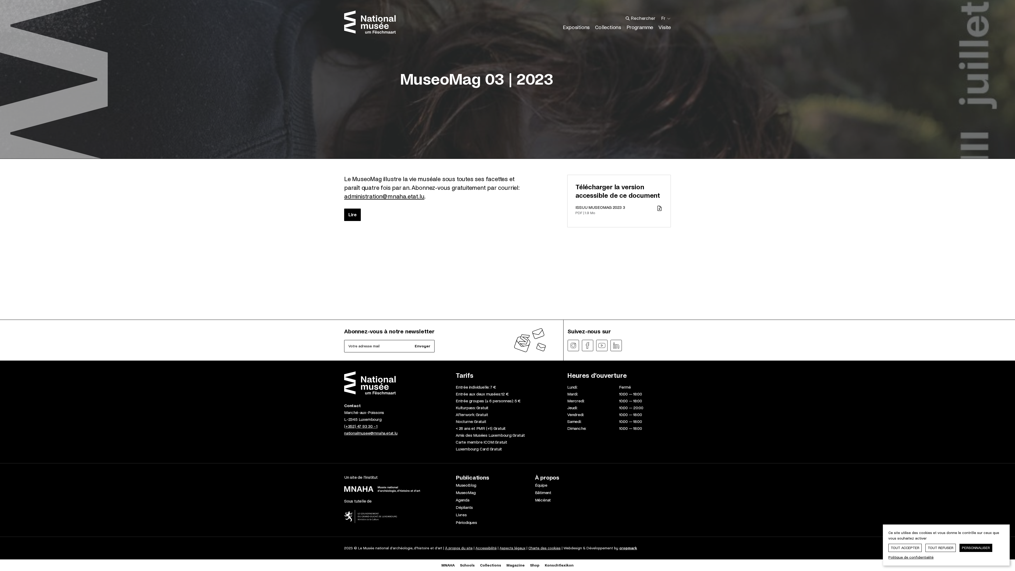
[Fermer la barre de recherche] (655, 18)
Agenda (462, 500)
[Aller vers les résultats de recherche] (628, 18)
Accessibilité (486, 548)
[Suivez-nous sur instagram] (573, 345)
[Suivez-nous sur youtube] (602, 345)
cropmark (628, 548)
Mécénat (543, 500)
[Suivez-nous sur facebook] (587, 345)
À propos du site (459, 548)
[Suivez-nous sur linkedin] (616, 345)
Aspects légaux (512, 548)
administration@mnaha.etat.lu (384, 196)
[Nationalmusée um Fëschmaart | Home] (370, 22)
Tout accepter (905, 548)
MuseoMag (466, 492)
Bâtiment (543, 492)
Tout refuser (940, 548)
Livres (461, 515)
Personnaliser (976, 548)
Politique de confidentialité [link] (911, 557)
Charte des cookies (544, 548)
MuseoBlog (466, 485)
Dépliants (464, 507)
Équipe (541, 485)
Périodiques (466, 522)
